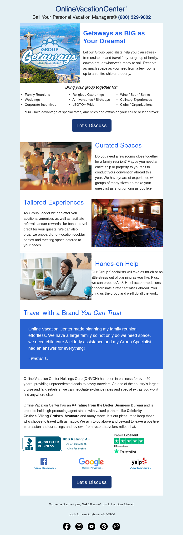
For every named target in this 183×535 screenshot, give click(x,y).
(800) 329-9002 (134, 16)
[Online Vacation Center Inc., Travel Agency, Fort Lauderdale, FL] (57, 443)
